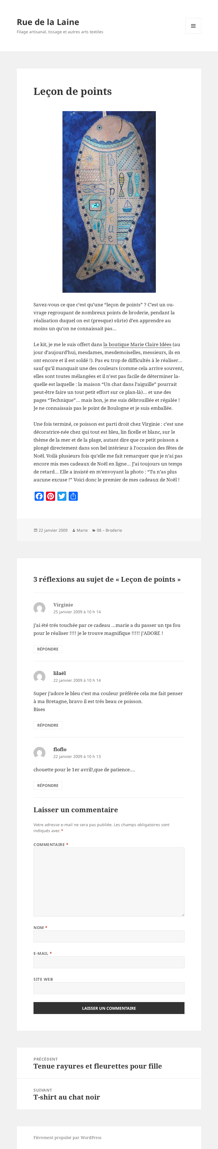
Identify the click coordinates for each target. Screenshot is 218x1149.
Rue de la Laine (48, 21)
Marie (82, 530)
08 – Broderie (109, 530)
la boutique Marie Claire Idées (137, 344)
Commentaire (50, 844)
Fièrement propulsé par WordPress (67, 1137)
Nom (40, 927)
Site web (43, 979)
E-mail (42, 953)
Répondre (47, 649)
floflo (59, 749)
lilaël (59, 673)
